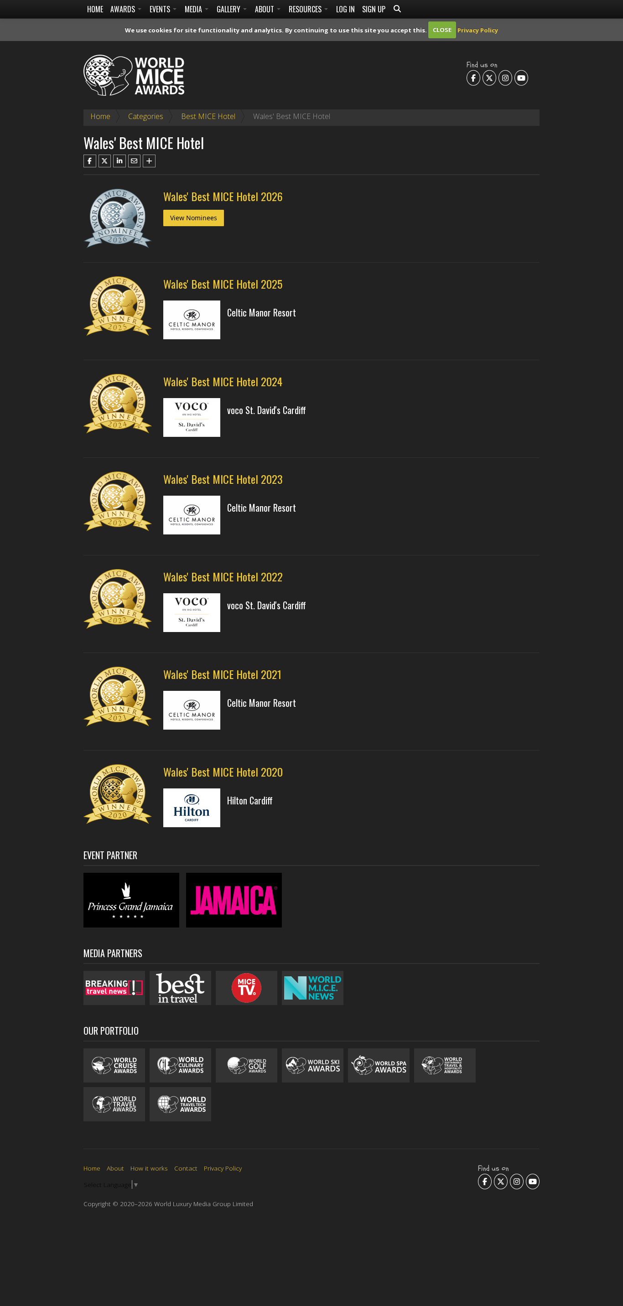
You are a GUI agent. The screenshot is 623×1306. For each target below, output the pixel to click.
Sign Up (373, 9)
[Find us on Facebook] (473, 77)
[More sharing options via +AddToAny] (149, 161)
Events (161, 9)
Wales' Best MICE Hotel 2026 (223, 196)
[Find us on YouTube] (521, 77)
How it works (149, 1168)
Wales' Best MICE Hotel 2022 (223, 576)
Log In (345, 9)
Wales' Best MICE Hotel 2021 (222, 674)
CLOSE (442, 30)
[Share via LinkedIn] (119, 161)
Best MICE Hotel (208, 116)
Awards (123, 9)
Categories (145, 116)
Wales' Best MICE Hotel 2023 (223, 479)
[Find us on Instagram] (505, 77)
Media (194, 9)
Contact (185, 1168)
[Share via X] (105, 161)
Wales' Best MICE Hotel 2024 (222, 381)
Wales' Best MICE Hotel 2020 (223, 771)
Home (95, 9)
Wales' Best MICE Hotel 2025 (222, 283)
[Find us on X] (489, 77)
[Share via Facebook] (90, 161)
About (265, 9)
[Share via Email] (134, 161)
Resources (306, 9)
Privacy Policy (477, 30)
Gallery (229, 9)
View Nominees (193, 217)
